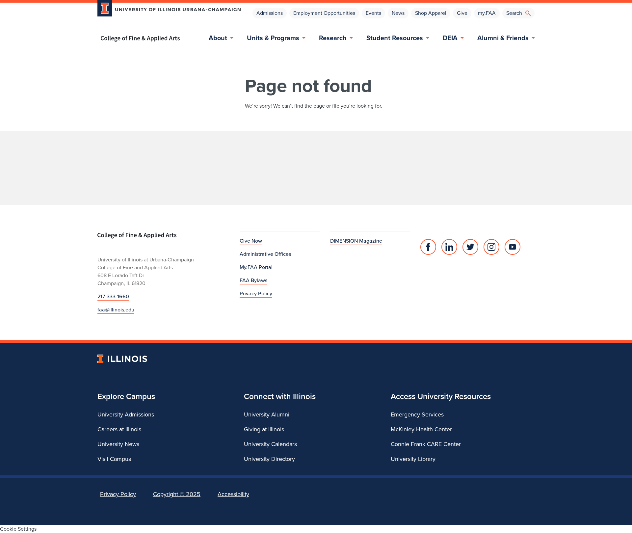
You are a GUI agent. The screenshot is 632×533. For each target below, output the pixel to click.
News (398, 13)
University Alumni (266, 414)
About (218, 38)
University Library (413, 459)
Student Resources (394, 38)
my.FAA (487, 13)
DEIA (450, 38)
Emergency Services (417, 414)
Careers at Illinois (119, 429)
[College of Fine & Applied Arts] (166, 38)
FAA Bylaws (253, 280)
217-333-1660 (113, 296)
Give (462, 13)
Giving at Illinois (264, 429)
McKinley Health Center (421, 429)
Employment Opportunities (324, 13)
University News (118, 444)
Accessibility (233, 494)
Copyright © (176, 494)
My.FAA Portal (256, 267)
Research (333, 38)
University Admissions (125, 414)
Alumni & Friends (503, 38)
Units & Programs (273, 38)
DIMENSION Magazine (356, 241)
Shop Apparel (430, 13)
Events (373, 13)
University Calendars (270, 444)
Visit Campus (114, 459)
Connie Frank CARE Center (426, 444)
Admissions (269, 13)
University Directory (269, 459)
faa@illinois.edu (115, 309)
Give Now (251, 241)
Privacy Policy (256, 293)
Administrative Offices (265, 254)
